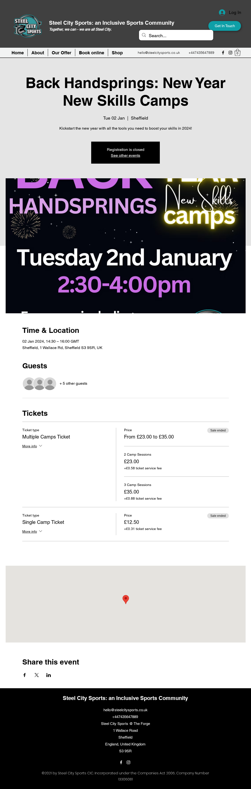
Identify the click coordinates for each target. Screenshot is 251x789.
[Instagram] (230, 52)
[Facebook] (223, 52)
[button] (91, 52)
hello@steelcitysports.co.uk (159, 52)
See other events (125, 155)
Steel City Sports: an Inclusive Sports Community (111, 23)
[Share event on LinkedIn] (48, 675)
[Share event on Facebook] (24, 675)
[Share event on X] (36, 675)
